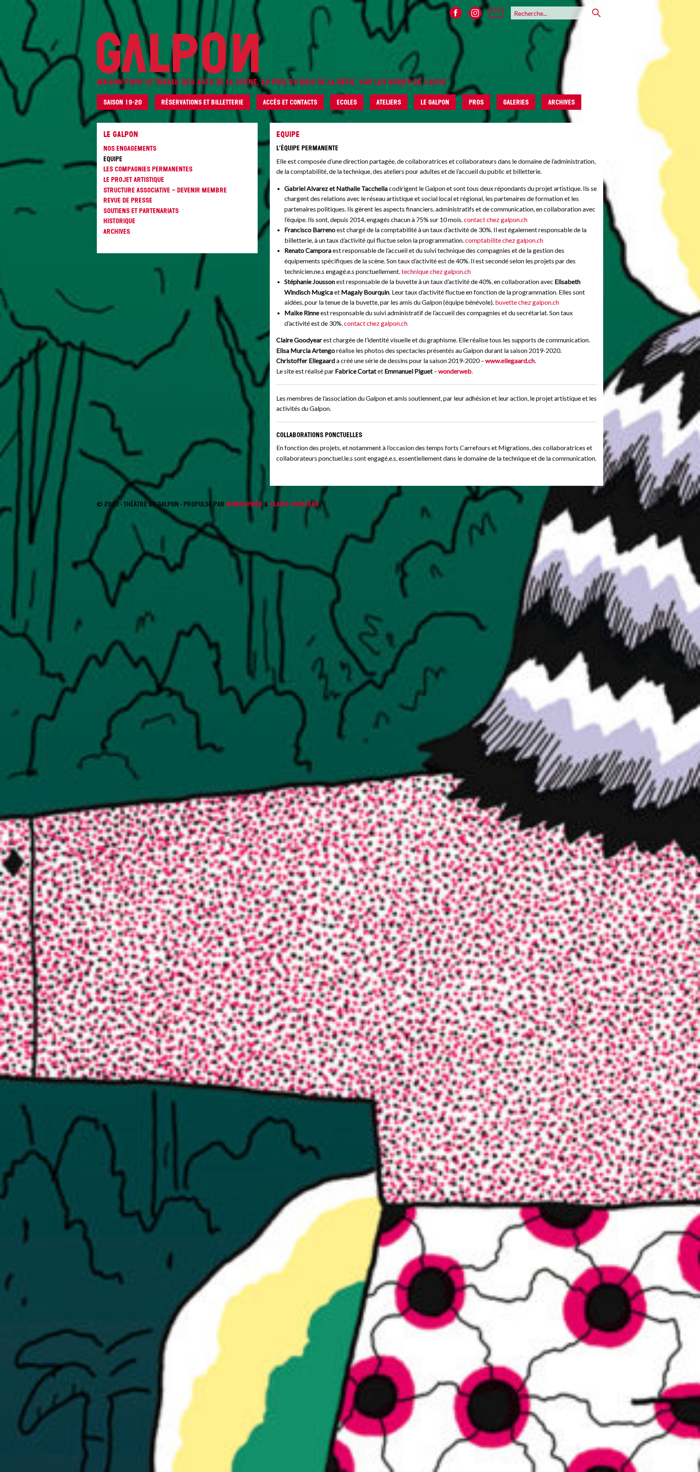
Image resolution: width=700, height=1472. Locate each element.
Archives (561, 102)
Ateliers (388, 102)
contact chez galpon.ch (495, 219)
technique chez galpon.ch (436, 271)
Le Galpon (434, 102)
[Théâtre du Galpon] (350, 37)
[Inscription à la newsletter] (496, 12)
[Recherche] (596, 12)
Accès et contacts (290, 102)
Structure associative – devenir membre (165, 190)
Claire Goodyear (294, 504)
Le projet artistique (133, 179)
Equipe (112, 159)
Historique (119, 221)
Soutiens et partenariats (141, 210)
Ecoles (347, 102)
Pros (476, 102)
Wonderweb (244, 504)
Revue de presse (127, 200)
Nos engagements (129, 148)
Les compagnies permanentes (147, 169)
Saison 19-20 (122, 102)
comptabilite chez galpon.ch (504, 240)
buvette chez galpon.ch (527, 302)
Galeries (516, 102)
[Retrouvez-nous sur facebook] (455, 12)
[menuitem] (126, 105)
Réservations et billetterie (202, 102)
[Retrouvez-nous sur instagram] (475, 12)
